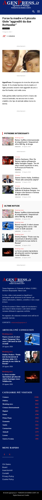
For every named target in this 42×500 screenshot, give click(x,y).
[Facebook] (12, 42)
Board (4, 467)
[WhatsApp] (22, 42)
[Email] (28, 42)
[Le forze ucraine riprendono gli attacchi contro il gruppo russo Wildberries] (8, 252)
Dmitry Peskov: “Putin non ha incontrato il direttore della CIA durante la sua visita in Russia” (27, 240)
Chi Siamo (6, 464)
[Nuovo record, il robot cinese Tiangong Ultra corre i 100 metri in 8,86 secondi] (8, 226)
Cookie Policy (8, 479)
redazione (12, 36)
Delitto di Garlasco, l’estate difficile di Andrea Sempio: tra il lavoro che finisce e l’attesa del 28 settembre (27, 191)
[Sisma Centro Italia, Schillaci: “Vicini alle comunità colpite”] (8, 179)
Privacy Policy (8, 476)
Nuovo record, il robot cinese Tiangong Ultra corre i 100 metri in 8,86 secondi (27, 227)
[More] (33, 121)
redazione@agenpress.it (19, 322)
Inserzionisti (7, 470)
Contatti (5, 473)
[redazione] (4, 36)
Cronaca (6, 28)
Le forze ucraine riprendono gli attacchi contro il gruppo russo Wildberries (26, 253)
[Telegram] (33, 42)
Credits (26, 495)
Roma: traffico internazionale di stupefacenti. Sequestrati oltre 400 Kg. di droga (27, 142)
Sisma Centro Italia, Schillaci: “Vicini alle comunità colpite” (27, 179)
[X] (17, 42)
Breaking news (19, 137)
